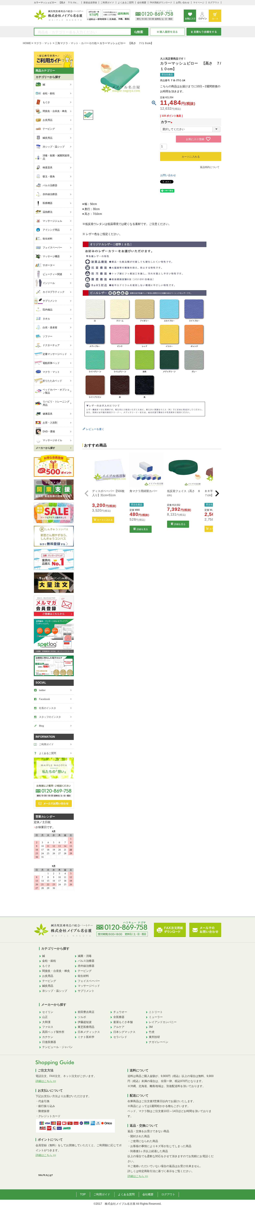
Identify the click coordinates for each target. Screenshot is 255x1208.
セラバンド (120, 1037)
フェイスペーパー (89, 980)
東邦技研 (154, 1037)
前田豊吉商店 (86, 1012)
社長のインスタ (47, 708)
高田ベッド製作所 (53, 1031)
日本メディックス (89, 1031)
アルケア (118, 1026)
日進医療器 (49, 1042)
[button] (86, 493)
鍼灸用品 (47, 985)
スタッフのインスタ (50, 716)
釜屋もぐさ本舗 (123, 1022)
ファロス (47, 1026)
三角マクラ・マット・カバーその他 (76, 43)
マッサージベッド (89, 985)
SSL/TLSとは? (45, 1175)
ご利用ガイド (107, 2)
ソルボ (82, 1017)
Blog (41, 725)
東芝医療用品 (86, 1026)
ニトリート (156, 1012)
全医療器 (118, 1017)
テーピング (49, 980)
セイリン (47, 1012)
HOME (27, 43)
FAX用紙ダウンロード (161, 2)
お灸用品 (47, 975)
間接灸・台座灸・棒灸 (56, 970)
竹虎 (151, 1031)
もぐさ (46, 965)
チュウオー (120, 1012)
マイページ (198, 2)
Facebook (44, 699)
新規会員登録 (90, 2)
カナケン (47, 1037)
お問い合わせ (182, 2)
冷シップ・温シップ (54, 990)
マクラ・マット (43, 43)
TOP (83, 1194)
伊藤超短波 (85, 1022)
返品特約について (209, 167)
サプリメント (86, 990)
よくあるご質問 (126, 2)
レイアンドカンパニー (163, 1022)
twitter (42, 690)
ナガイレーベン (158, 1042)
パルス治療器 (86, 960)
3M (151, 1026)
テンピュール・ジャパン (57, 1047)
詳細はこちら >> (46, 1081)
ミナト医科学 (86, 1037)
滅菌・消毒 (85, 955)
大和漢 (46, 1022)
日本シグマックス (124, 1031)
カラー (167, 122)
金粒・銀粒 (49, 960)
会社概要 (141, 2)
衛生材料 (83, 975)
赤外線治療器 (86, 965)
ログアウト (213, 2)
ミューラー (156, 1017)
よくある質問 (126, 1194)
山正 (45, 1017)
